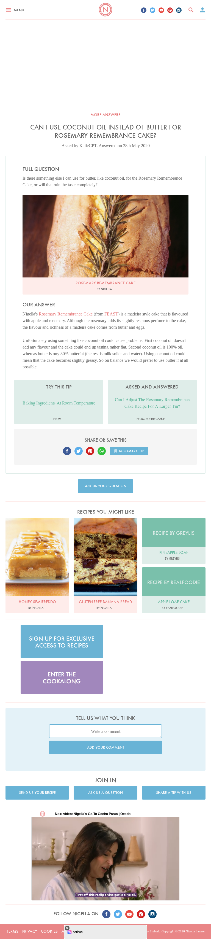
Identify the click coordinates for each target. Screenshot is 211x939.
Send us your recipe (37, 792)
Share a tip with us (173, 792)
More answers (105, 114)
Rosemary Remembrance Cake (66, 314)
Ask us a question (105, 792)
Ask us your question (105, 486)
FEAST (111, 314)
